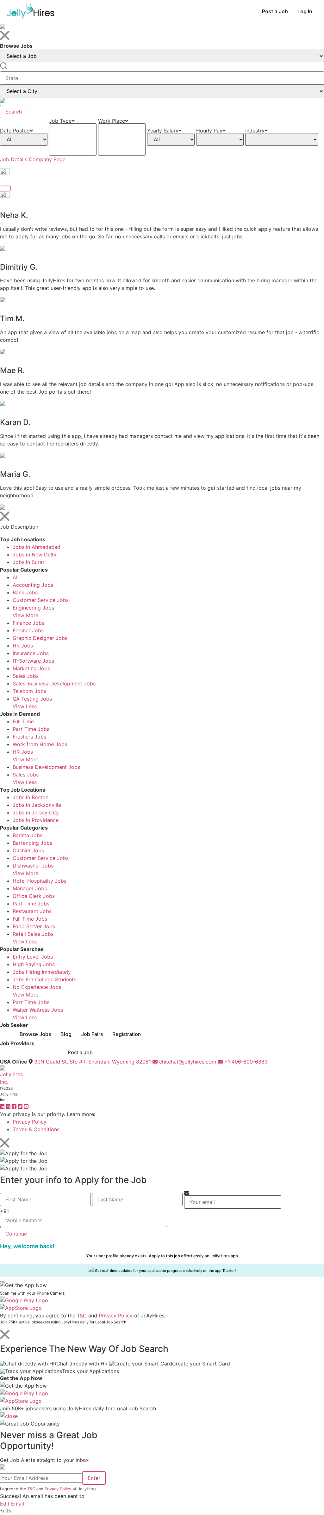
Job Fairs (92, 1034)
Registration (126, 1034)
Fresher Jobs (28, 630)
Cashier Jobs (28, 850)
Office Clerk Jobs (34, 896)
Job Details (13, 159)
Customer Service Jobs (41, 600)
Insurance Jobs (31, 653)
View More (25, 615)
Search (13, 111)
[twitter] (21, 1106)
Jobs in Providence (36, 820)
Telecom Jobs (29, 691)
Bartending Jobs (32, 843)
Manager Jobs (30, 888)
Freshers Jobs (29, 736)
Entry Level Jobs (33, 957)
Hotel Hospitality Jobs (39, 881)
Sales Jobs (26, 676)
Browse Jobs (35, 1034)
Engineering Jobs (33, 607)
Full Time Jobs (30, 919)
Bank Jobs (25, 592)
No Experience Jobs (37, 987)
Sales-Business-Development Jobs (54, 683)
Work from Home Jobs (40, 744)
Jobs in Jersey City (36, 812)
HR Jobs (23, 645)
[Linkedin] (3, 1106)
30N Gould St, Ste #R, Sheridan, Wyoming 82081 (92, 1061)
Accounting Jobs (33, 585)
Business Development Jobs (46, 767)
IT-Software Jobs (33, 661)
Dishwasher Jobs (33, 865)
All (16, 577)
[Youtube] (26, 1106)
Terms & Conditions (36, 1129)
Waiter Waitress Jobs (38, 1010)
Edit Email (12, 1503)
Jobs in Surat (28, 562)
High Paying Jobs (34, 964)
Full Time (23, 721)
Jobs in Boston (30, 797)
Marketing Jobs (31, 668)
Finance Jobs (28, 623)
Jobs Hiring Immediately (42, 972)
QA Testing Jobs (32, 699)
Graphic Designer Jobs (40, 638)
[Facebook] (15, 1106)
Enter (94, 1478)
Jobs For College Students (44, 979)
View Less (25, 706)
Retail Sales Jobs (33, 934)
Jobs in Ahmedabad (36, 547)
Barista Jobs (27, 835)
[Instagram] (9, 1106)
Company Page (47, 159)
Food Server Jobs (34, 926)
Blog (66, 1034)
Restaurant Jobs (32, 911)
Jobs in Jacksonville (37, 805)
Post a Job (275, 11)
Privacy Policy (30, 1122)
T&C (82, 1315)
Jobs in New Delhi (34, 554)
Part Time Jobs (31, 729)
